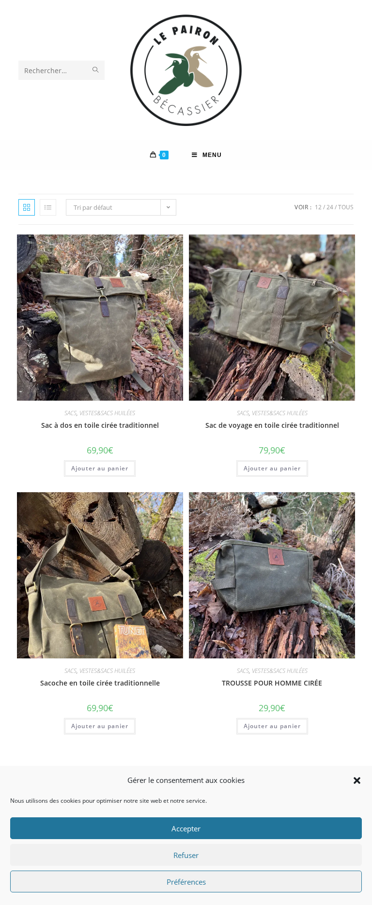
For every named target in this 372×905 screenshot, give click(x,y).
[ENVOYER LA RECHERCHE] (95, 70)
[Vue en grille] (26, 207)
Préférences (186, 882)
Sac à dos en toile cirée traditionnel (100, 425)
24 (329, 207)
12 (318, 207)
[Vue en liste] (48, 207)
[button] (357, 780)
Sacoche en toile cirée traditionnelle (100, 682)
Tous (346, 207)
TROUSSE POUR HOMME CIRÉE (272, 682)
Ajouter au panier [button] (99, 468)
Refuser (186, 855)
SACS (70, 413)
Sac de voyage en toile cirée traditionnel (272, 425)
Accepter (186, 828)
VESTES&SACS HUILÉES (107, 413)
